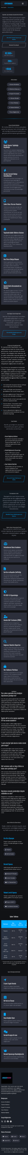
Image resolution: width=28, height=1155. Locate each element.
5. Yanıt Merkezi (14, 103)
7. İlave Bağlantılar (14, 112)
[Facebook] (8, 1121)
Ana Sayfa (3, 7)
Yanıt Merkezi (4, 1110)
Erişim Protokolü (5, 1107)
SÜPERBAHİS (8, 4)
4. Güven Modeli (14, 98)
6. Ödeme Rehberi (14, 107)
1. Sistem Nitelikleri (14, 84)
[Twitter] (2, 1121)
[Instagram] (5, 1121)
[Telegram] (11, 1121)
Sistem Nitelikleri (5, 1102)
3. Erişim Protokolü (14, 93)
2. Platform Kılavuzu (14, 89)
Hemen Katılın (5, 1112)
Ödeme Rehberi (5, 1104)
